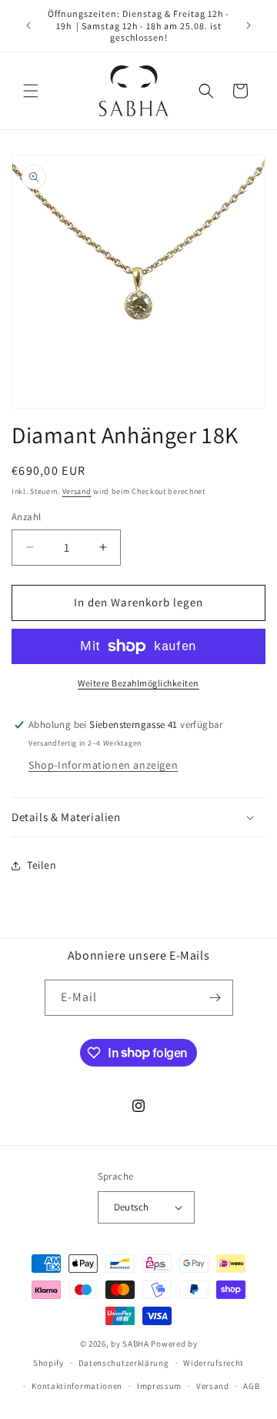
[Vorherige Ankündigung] (28, 25)
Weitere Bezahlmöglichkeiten (138, 683)
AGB (251, 1386)
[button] (31, 91)
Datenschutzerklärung (123, 1362)
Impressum (159, 1386)
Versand (77, 491)
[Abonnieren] (215, 998)
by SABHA (130, 1343)
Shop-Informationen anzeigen (103, 765)
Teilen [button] (42, 865)
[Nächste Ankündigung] (248, 25)
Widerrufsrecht (213, 1362)
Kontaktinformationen (77, 1386)
